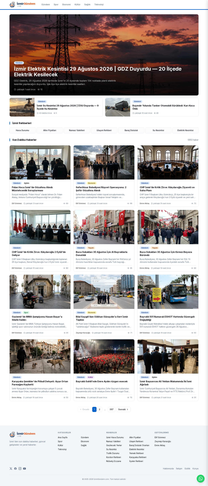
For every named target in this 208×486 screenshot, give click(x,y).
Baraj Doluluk (131, 130)
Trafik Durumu (112, 453)
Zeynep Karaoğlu (163, 441)
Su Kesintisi (158, 130)
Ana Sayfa (62, 437)
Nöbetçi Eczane (113, 461)
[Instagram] (20, 468)
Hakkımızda (168, 468)
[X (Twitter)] (10, 468)
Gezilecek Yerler (114, 445)
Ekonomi (66, 4)
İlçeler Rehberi (136, 461)
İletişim (179, 468)
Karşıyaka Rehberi (137, 457)
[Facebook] (15, 468)
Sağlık (87, 4)
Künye (196, 468)
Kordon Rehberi (113, 457)
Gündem (45, 4)
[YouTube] (24, 468)
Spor (56, 4)
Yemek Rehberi (136, 453)
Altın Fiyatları (49, 130)
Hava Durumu (22, 130)
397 (111, 409)
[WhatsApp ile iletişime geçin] (201, 479)
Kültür (77, 4)
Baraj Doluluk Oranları (139, 445)
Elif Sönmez (160, 437)
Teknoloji (99, 4)
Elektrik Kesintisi (185, 130)
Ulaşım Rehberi (104, 130)
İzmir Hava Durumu (115, 437)
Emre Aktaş (160, 445)
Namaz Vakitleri (77, 130)
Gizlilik (187, 468)
